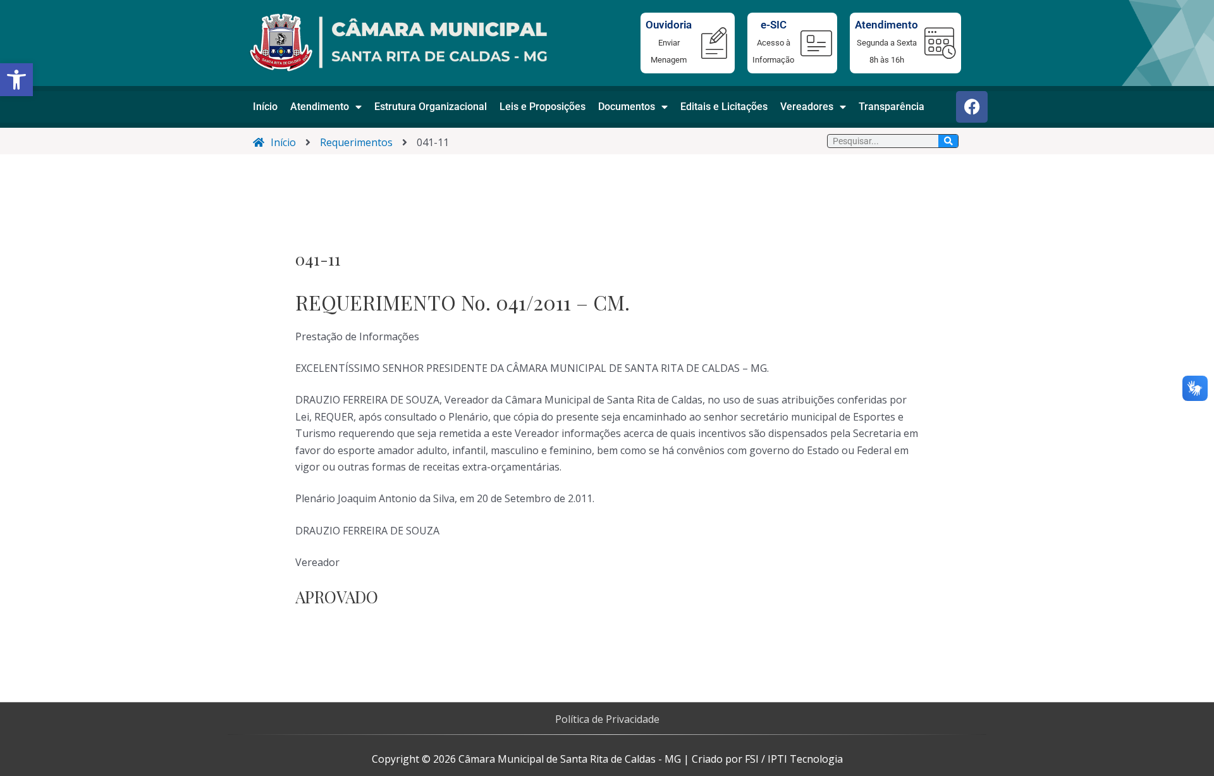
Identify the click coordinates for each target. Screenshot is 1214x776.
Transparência (891, 107)
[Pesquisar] (948, 141)
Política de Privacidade (607, 719)
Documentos (626, 107)
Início (265, 107)
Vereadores (806, 107)
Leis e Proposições (543, 107)
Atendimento (319, 107)
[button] (16, 79)
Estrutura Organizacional (430, 107)
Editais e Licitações (724, 107)
